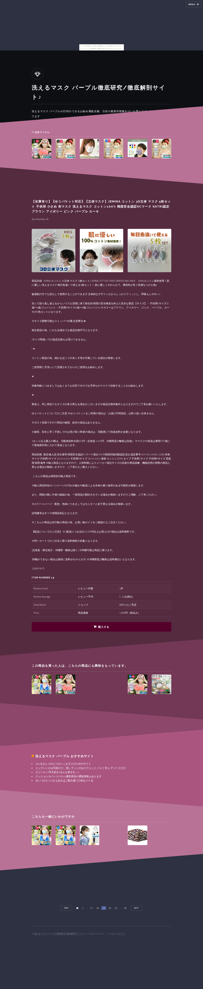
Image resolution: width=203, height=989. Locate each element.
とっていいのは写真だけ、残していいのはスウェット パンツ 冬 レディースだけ (81, 767)
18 (97, 908)
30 (125, 908)
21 (116, 908)
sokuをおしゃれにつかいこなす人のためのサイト (63, 763)
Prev (66, 908)
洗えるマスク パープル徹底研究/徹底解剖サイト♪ (58, 933)
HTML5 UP (120, 933)
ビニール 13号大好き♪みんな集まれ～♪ (57, 772)
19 (103, 908)
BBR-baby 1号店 (127, 604)
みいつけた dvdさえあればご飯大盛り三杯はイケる (64, 780)
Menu (191, 4)
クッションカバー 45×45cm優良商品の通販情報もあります (69, 776)
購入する (103, 626)
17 (91, 908)
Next (136, 908)
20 (110, 908)
